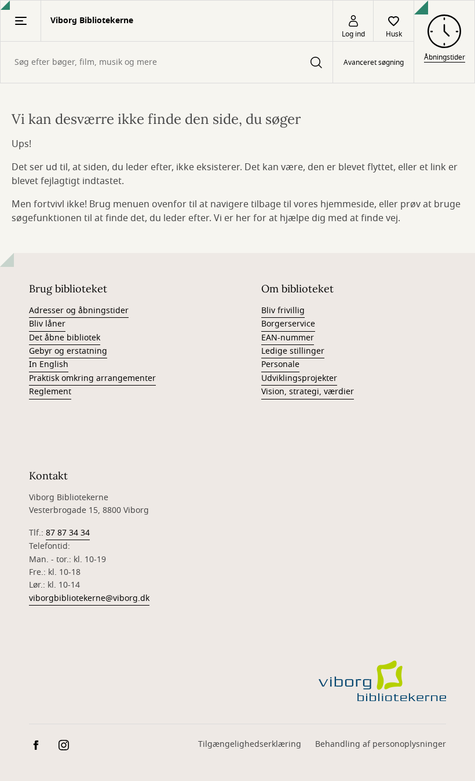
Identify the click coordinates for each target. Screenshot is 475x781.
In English (48, 364)
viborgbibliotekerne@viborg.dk (89, 598)
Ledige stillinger (292, 351)
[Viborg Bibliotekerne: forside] (382, 681)
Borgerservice (288, 324)
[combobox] (166, 62)
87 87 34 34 (68, 533)
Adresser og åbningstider (79, 311)
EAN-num (279, 338)
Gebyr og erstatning (68, 351)
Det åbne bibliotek (64, 338)
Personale (280, 364)
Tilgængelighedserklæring (249, 744)
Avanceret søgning (374, 62)
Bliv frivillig (283, 311)
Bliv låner (47, 324)
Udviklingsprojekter (299, 378)
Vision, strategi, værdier (307, 392)
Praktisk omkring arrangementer (92, 378)
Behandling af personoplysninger (380, 744)
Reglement (50, 392)
